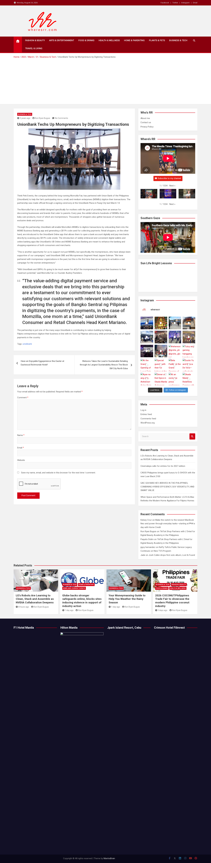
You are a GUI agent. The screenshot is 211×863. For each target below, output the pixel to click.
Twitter (175, 3)
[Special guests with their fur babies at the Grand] (161, 365)
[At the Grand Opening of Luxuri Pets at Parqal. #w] (147, 365)
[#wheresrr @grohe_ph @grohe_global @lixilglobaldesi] (175, 351)
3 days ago (162, 610)
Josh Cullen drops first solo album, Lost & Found (172, 555)
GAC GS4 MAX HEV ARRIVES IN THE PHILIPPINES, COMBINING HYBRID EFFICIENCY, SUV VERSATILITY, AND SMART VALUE (167, 487)
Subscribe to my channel (169, 178)
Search (192, 436)
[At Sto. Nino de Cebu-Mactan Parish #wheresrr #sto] (161, 323)
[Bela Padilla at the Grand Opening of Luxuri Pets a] (175, 365)
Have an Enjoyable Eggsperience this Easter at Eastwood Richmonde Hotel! (42, 363)
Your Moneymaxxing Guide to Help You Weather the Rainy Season (127, 599)
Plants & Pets (157, 40)
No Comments (61, 118)
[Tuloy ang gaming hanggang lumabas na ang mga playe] (189, 351)
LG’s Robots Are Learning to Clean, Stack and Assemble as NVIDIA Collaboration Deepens (35, 599)
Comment (22, 397)
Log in (143, 410)
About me (145, 118)
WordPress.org (148, 422)
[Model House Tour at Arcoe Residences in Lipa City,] (189, 323)
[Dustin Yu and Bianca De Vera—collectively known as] (189, 365)
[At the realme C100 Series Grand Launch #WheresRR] (147, 351)
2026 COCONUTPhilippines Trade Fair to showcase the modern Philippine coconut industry (172, 601)
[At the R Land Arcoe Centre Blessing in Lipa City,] (147, 337)
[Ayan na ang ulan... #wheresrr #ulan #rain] (147, 379)
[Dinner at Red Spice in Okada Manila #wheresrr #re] (161, 379)
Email (195, 3)
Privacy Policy (147, 126)
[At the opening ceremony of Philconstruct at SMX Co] (147, 323)
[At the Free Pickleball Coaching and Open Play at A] (175, 323)
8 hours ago (23, 607)
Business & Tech (178, 40)
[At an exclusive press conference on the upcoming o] (175, 379)
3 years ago (25, 118)
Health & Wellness (109, 40)
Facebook (165, 3)
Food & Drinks (86, 40)
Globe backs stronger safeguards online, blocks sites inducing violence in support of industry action (81, 601)
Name (20, 435)
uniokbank (27, 344)
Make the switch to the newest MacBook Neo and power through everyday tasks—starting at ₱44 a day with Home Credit (168, 524)
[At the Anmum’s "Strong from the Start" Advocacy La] (175, 337)
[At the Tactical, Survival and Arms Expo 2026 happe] (189, 337)
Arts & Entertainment (61, 40)
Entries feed (146, 414)
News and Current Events (74, 588)
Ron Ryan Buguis (42, 118)
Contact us (146, 122)
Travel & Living (33, 48)
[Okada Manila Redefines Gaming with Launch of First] (189, 379)
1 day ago (69, 610)
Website (21, 460)
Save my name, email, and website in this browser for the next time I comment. (58, 472)
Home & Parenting (134, 40)
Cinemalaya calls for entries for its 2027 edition (163, 466)
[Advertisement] (105, 80)
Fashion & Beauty (35, 40)
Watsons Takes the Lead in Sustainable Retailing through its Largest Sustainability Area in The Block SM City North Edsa (104, 365)
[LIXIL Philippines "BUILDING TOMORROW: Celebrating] (161, 351)
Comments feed (148, 418)
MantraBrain (109, 858)
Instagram (185, 3)
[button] (172, 186)
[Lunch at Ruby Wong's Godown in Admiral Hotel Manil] (161, 337)
